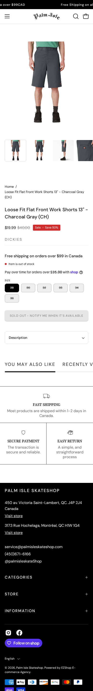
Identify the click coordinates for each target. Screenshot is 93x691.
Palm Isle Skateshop (29, 668)
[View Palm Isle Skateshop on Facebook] (19, 632)
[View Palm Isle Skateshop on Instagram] (8, 632)
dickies (13, 239)
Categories (18, 577)
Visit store (14, 515)
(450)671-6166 (18, 553)
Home (9, 186)
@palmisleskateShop (23, 561)
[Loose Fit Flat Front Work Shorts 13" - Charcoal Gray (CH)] (15, 150)
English (10, 659)
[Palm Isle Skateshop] (46, 16)
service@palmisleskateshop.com (33, 546)
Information (20, 610)
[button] (75, 16)
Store (12, 594)
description (18, 337)
